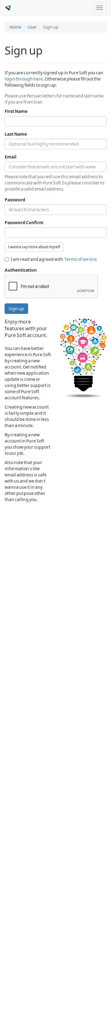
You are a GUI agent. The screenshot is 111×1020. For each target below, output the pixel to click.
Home (15, 27)
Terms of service (80, 259)
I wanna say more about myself (34, 247)
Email (10, 157)
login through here (24, 79)
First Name (16, 111)
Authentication (21, 270)
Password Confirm (24, 223)
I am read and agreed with (54, 259)
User (32, 27)
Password (15, 200)
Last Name (16, 134)
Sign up (16, 308)
